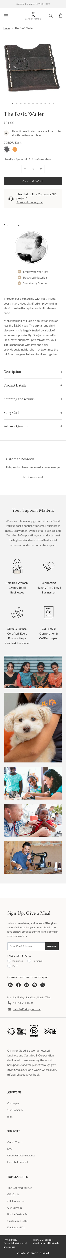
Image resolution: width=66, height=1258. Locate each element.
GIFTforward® (16, 1201)
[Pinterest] (34, 986)
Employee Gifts (16, 1227)
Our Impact (14, 1103)
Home (6, 28)
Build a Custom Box (18, 1214)
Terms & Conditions (43, 1239)
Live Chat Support (17, 1162)
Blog (9, 1116)
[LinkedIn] (10, 986)
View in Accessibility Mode (46, 1243)
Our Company (15, 1109)
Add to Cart (33, 180)
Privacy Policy (10, 1239)
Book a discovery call (29, 202)
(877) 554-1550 (43, 4)
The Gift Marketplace (19, 1187)
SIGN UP (52, 946)
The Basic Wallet (24, 28)
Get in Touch (14, 1142)
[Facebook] (18, 986)
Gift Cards (13, 1194)
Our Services (14, 1207)
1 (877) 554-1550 (23, 1002)
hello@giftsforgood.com (27, 1009)
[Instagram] (26, 986)
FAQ (9, 1148)
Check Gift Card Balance (21, 1155)
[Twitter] (42, 986)
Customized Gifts (17, 1220)
